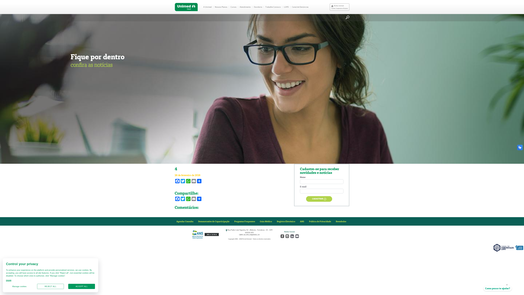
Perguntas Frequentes (244, 221)
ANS (302, 221)
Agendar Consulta (184, 221)
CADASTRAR (317, 198)
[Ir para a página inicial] (186, 7)
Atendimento (245, 7)
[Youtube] (297, 236)
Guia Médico (266, 221)
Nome (303, 177)
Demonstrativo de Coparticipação (213, 221)
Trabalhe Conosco (273, 7)
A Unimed (207, 7)
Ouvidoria (258, 7)
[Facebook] (282, 236)
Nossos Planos (221, 7)
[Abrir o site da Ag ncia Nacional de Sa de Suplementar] (205, 234)
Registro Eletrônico (286, 221)
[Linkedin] (292, 236)
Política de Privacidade (320, 221)
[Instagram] (287, 236)
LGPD (286, 7)
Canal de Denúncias (300, 7)
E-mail (303, 186)
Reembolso (341, 221)
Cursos (233, 7)
